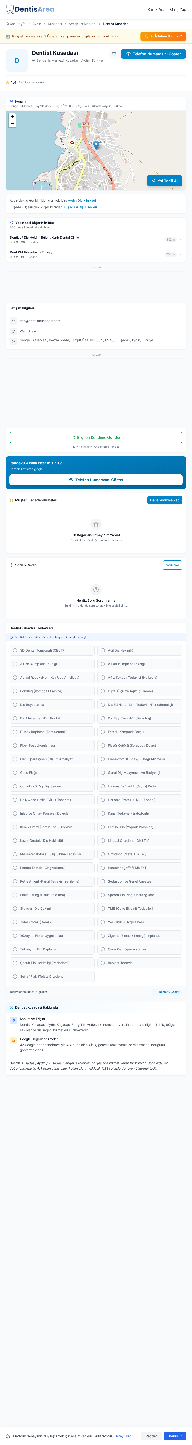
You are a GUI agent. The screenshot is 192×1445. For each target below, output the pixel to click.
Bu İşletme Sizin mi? (166, 36)
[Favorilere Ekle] (114, 54)
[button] (96, 145)
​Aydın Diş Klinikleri (82, 200)
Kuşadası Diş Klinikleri (80, 207)
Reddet (151, 1436)
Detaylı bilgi (123, 1436)
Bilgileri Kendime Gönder (99, 437)
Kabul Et (175, 1436)
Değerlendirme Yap (165, 500)
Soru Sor (172, 565)
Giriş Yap (178, 9)
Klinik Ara (156, 9)
